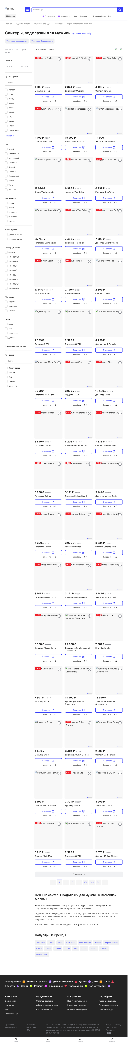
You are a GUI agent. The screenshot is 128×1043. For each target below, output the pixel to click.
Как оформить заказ (45, 1009)
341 (98, 882)
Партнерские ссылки (108, 1005)
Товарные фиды (106, 1009)
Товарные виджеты (107, 1001)
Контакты (9, 1005)
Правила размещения (77, 1009)
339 (85, 882)
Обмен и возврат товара (47, 1005)
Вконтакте (9, 1013)
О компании (10, 1001)
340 (92, 882)
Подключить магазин (77, 1001)
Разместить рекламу (76, 1005)
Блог (7, 1009)
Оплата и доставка (44, 1001)
